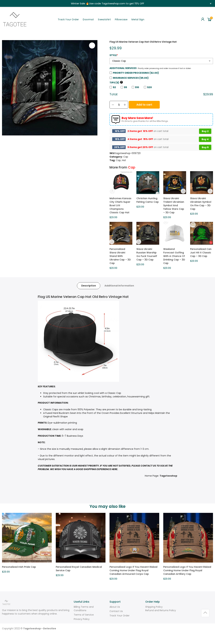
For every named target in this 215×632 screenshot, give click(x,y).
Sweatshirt (104, 19)
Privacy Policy (82, 619)
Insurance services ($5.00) (131, 78)
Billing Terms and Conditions (84, 608)
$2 (114, 87)
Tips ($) (116, 82)
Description (88, 285)
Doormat (88, 19)
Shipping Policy (154, 607)
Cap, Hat (121, 160)
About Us (115, 607)
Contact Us (116, 611)
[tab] (88, 285)
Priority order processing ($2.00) (136, 73)
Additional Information (119, 285)
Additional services (123, 68)
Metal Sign (138, 19)
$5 (125, 87)
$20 (149, 87)
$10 (137, 87)
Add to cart (144, 105)
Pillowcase (121, 19)
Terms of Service (84, 614)
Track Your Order (68, 19)
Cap (125, 156)
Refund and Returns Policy (160, 610)
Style (114, 55)
